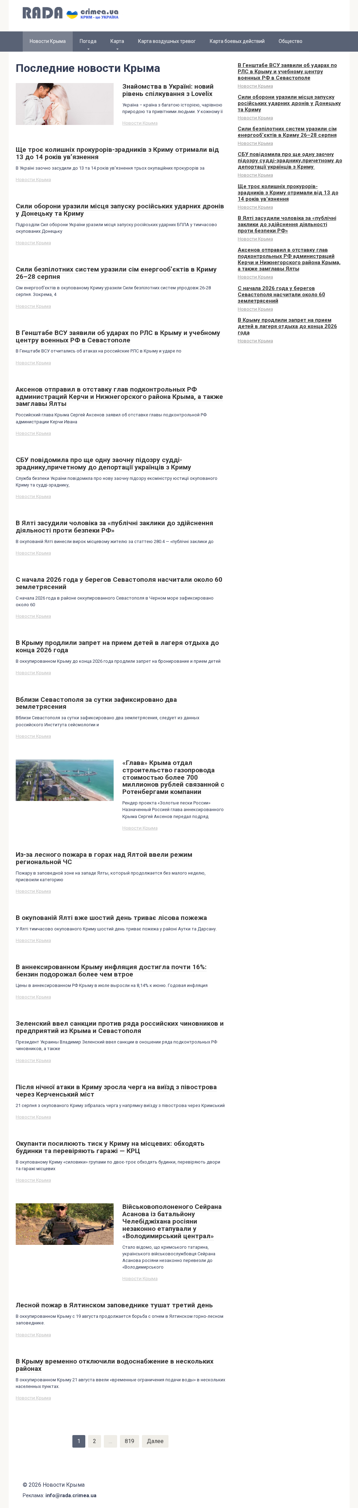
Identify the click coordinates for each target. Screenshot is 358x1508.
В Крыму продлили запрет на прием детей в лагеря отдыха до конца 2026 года (287, 326)
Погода (88, 41)
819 (129, 1441)
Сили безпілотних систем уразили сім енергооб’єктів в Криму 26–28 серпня (287, 132)
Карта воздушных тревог (167, 41)
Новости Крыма (140, 123)
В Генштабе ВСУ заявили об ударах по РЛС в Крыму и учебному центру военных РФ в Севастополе (287, 71)
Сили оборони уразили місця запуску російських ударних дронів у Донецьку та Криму (289, 103)
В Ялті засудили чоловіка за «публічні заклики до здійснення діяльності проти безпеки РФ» (287, 224)
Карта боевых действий (237, 41)
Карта (117, 41)
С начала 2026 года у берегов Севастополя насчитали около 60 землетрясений (281, 294)
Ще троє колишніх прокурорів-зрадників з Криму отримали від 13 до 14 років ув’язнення (288, 192)
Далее (155, 1441)
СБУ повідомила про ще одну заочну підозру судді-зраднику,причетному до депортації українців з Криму (290, 160)
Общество (290, 41)
